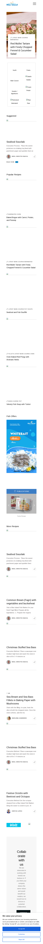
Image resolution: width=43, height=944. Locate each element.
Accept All (21, 929)
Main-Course (23, 37)
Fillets (11, 353)
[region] (21, 928)
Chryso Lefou (17, 811)
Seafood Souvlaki (15, 142)
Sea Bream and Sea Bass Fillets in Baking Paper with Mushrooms (20, 700)
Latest (15, 37)
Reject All (21, 940)
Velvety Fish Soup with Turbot (18, 404)
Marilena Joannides (19, 718)
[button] (9, 446)
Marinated (14, 39)
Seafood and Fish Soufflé (16, 312)
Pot (26, 309)
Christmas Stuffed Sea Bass (21, 647)
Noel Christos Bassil (20, 156)
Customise (21, 934)
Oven (19, 214)
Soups (30, 309)
